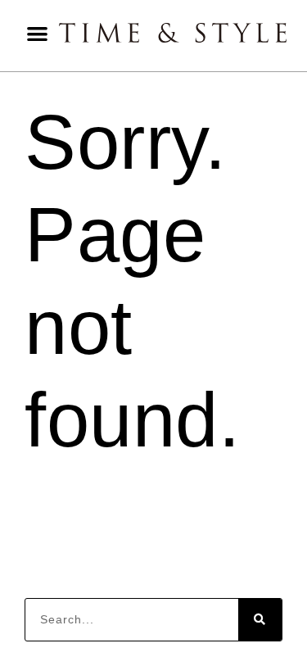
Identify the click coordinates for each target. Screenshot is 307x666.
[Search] (260, 620)
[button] (37, 33)
